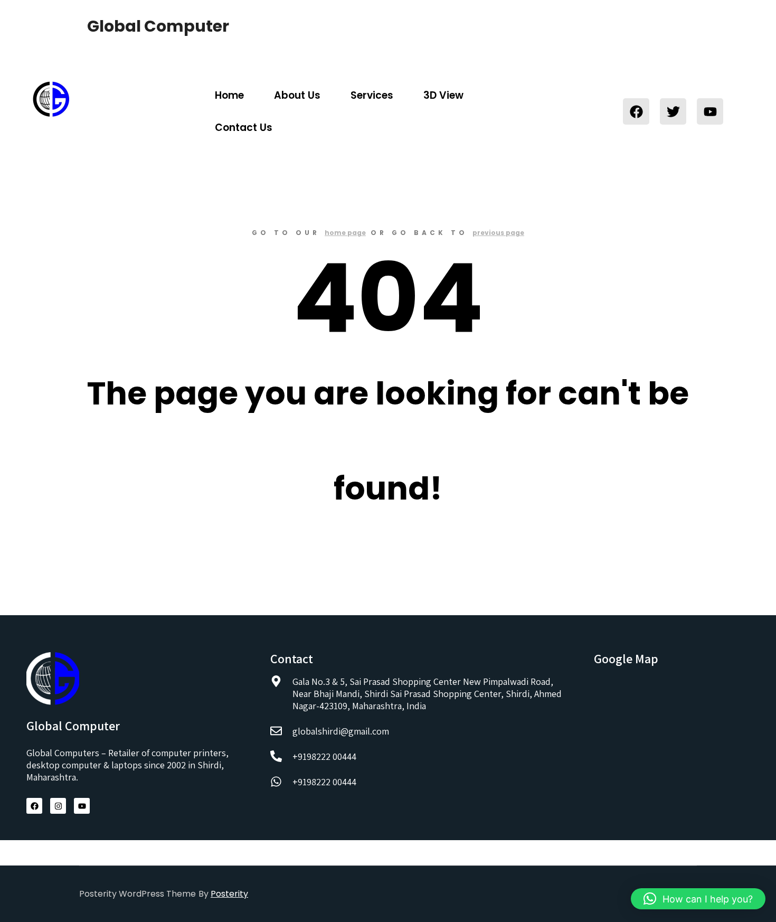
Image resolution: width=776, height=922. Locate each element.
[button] (698, 898)
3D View (443, 95)
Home (229, 95)
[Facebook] (636, 111)
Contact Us (243, 127)
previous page (498, 232)
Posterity (229, 894)
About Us (297, 95)
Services (372, 95)
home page (345, 232)
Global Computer (140, 26)
